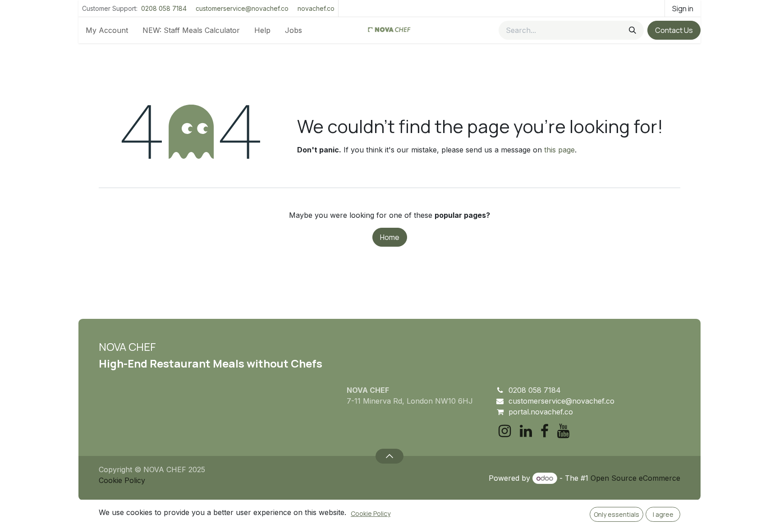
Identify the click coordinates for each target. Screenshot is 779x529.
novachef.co (316, 8)
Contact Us (674, 30)
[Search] (632, 30)
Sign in (682, 9)
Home (389, 237)
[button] (389, 456)
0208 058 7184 (164, 8)
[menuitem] (106, 30)
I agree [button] (663, 514)
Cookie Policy (122, 480)
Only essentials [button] (616, 514)
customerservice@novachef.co (242, 8)
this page (559, 149)
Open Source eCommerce (635, 478)
